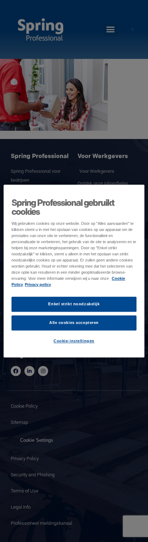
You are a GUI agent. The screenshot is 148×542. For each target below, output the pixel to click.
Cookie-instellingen (74, 341)
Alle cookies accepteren (74, 322)
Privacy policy (38, 284)
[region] (74, 271)
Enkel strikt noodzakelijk (74, 304)
